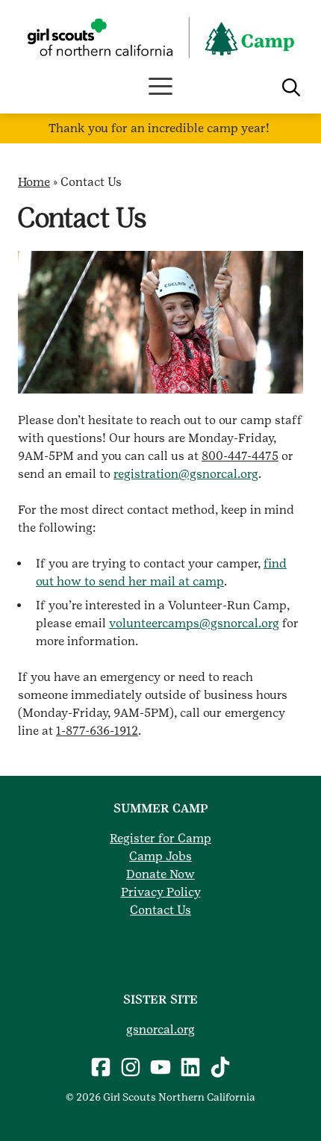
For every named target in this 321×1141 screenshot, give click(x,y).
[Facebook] (100, 1067)
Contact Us (160, 910)
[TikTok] (220, 1067)
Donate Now (160, 874)
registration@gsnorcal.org (185, 474)
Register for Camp (160, 838)
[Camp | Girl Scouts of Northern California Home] (160, 37)
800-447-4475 (240, 456)
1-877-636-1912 (97, 731)
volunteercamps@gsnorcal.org (194, 623)
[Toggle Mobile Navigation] (160, 87)
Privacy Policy (161, 892)
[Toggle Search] (291, 87)
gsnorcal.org (160, 1029)
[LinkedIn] (190, 1067)
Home (34, 182)
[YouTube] (160, 1067)
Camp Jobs (160, 856)
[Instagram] (130, 1067)
